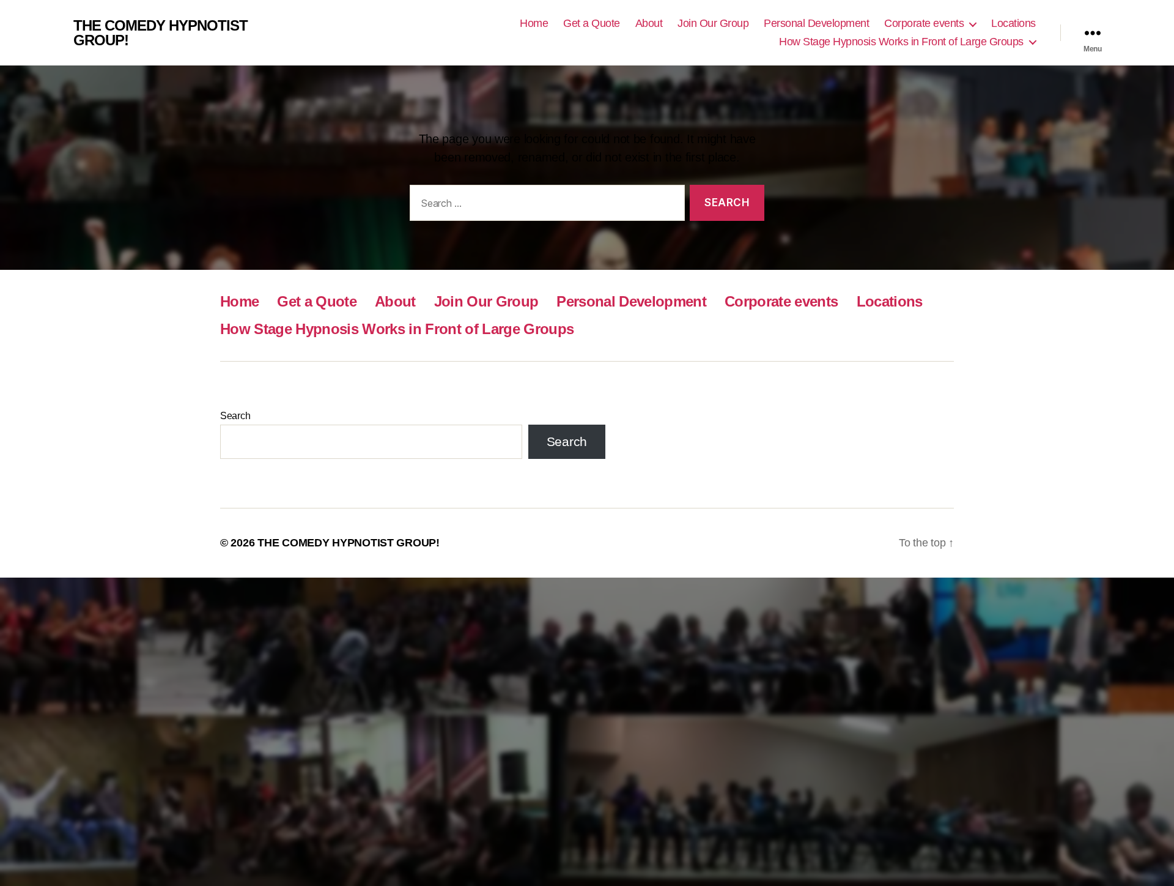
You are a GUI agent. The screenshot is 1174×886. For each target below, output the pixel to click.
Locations (1013, 23)
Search (235, 416)
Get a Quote (591, 23)
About (649, 23)
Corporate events (924, 23)
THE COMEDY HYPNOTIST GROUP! (160, 33)
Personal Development (816, 23)
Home (534, 23)
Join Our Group (712, 23)
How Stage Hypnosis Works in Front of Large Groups (901, 41)
